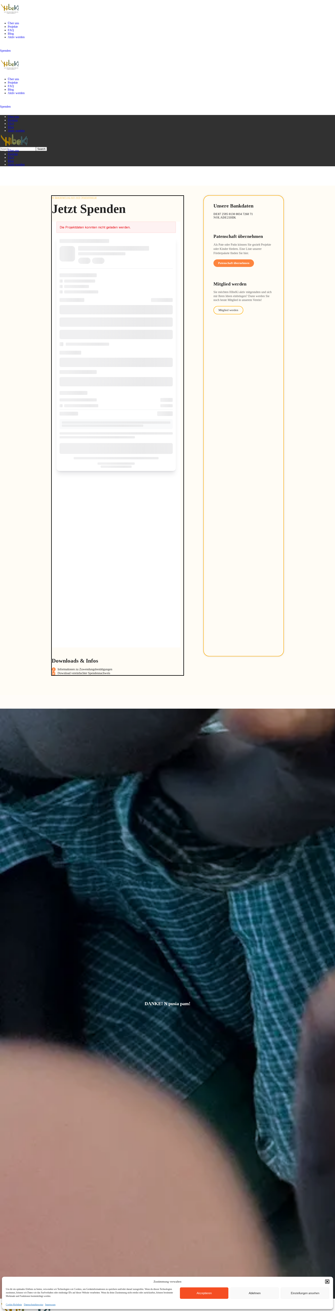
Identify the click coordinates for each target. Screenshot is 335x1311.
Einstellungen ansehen (305, 1293)
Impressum (50, 1304)
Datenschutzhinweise (33, 1304)
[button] (327, 1282)
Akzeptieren (204, 1293)
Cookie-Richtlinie (14, 1304)
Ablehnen (255, 1293)
